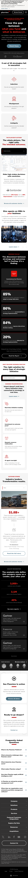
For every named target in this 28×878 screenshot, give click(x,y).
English (7, 2)
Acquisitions (14, 831)
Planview (5, 12)
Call (5, 875)
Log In (22, 875)
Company (14, 801)
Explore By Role (14, 823)
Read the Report (14, 356)
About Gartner (14, 656)
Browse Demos (18, 12)
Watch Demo (14, 46)
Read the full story (14, 553)
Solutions (14, 805)
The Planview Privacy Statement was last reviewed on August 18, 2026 (13, 862)
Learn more (5, 8)
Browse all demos (14, 699)
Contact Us (14, 843)
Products (14, 809)
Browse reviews (20, 662)
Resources (14, 827)
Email (14, 875)
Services (14, 813)
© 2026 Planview (14, 869)
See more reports (13, 609)
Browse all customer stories (13, 203)
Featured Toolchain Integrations (14, 818)
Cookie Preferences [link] (19, 871)
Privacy (10, 871)
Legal (6, 871)
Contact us (14, 730)
